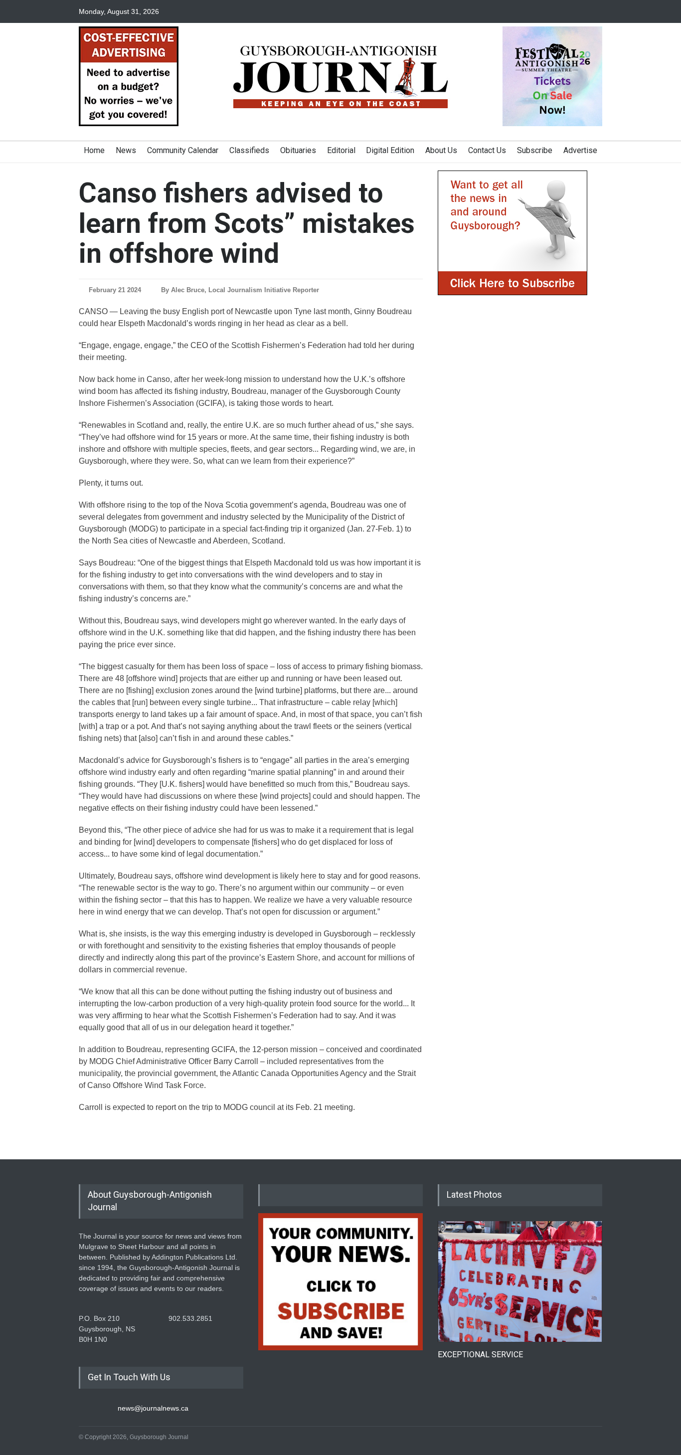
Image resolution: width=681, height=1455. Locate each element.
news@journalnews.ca (153, 1408)
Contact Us (487, 150)
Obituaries (298, 150)
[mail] (594, 11)
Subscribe (534, 150)
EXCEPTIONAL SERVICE (480, 1354)
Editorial (341, 150)
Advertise (580, 150)
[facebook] (559, 11)
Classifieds (249, 150)
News (126, 150)
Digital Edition (390, 150)
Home (94, 150)
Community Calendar (182, 150)
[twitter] (577, 11)
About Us (441, 150)
